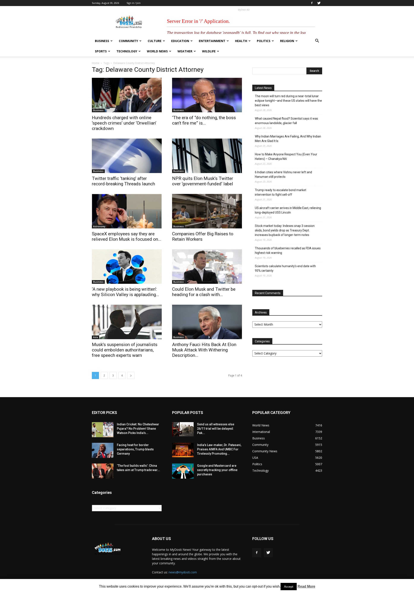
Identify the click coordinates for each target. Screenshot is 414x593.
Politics (263, 41)
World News (157, 51)
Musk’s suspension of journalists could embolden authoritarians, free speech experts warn (124, 350)
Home (95, 63)
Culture (155, 41)
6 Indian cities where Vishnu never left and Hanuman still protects (283, 174)
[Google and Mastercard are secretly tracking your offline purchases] (183, 471)
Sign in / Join (134, 3)
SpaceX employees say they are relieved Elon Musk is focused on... (126, 236)
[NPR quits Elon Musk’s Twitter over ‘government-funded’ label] (207, 156)
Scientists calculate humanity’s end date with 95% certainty (285, 268)
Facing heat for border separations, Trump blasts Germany (135, 449)
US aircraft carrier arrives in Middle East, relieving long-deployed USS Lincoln (288, 210)
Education (180, 41)
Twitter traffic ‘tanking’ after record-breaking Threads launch (123, 181)
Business (102, 41)
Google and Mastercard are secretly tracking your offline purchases (217, 470)
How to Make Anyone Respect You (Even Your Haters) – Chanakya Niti (286, 157)
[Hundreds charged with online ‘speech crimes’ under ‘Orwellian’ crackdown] (127, 95)
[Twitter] (319, 3)
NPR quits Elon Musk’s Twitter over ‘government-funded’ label (202, 181)
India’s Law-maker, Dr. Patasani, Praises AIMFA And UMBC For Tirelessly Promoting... (219, 449)
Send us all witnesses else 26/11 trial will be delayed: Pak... (215, 429)
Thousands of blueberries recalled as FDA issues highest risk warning (288, 250)
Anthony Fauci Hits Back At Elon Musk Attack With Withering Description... (204, 350)
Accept (288, 586)
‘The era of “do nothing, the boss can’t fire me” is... (204, 120)
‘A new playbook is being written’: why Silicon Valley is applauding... (125, 292)
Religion (287, 41)
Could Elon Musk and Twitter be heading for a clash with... (203, 292)
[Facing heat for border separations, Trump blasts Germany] (102, 450)
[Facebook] (312, 3)
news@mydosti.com (183, 572)
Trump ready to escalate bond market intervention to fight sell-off (280, 192)
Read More (306, 586)
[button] (317, 41)
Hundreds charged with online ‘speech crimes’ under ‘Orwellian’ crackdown (124, 123)
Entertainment (212, 41)
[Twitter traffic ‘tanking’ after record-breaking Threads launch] (127, 156)
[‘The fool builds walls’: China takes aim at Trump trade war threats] (102, 471)
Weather (184, 51)
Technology (126, 51)
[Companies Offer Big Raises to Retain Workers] (207, 211)
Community (128, 41)
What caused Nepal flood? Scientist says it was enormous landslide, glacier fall (286, 121)
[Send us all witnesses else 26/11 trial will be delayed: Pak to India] (183, 429)
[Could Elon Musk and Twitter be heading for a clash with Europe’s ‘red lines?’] (207, 266)
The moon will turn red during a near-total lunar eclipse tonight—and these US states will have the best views (288, 100)
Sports (101, 51)
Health (241, 41)
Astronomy (99, 226)
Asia (95, 337)
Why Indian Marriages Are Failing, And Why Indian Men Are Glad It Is (288, 139)
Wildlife (209, 51)
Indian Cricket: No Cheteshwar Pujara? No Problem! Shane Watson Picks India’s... (138, 429)
